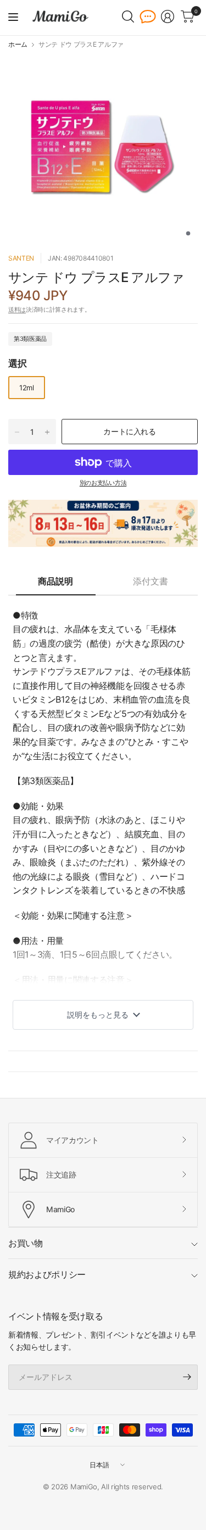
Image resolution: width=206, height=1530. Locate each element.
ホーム (17, 44)
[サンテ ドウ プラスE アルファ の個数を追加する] (47, 432)
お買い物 (25, 1243)
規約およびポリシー (47, 1274)
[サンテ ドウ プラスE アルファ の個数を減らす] (17, 432)
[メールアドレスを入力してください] (187, 1377)
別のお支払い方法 (103, 483)
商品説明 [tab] (55, 581)
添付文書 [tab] (150, 581)
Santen (21, 258)
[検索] (128, 16)
